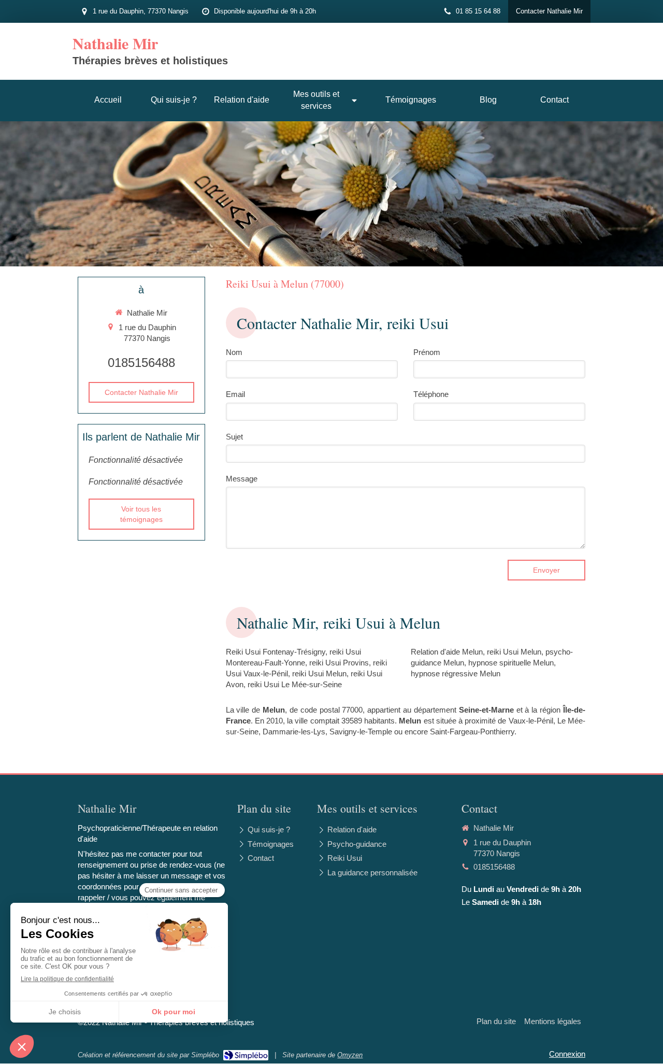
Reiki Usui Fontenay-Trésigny (275, 651)
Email (235, 394)
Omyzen (350, 1055)
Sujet (234, 436)
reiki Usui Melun (319, 673)
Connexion (567, 1053)
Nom (234, 352)
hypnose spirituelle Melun (511, 662)
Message (241, 478)
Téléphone (431, 394)
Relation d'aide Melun (447, 651)
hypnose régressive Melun (455, 673)
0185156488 (141, 363)
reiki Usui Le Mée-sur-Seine (295, 684)
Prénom (426, 352)
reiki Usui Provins (339, 662)
